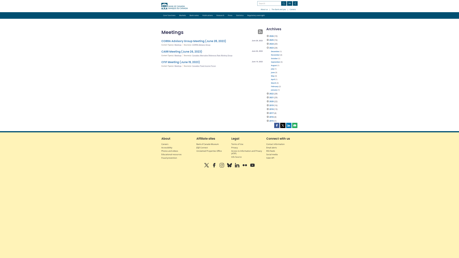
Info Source (236, 157)
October (274, 58)
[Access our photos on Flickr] (245, 167)
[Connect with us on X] (207, 167)
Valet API (270, 158)
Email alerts (271, 147)
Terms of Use (237, 144)
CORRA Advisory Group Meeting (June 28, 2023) (193, 41)
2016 (271, 117)
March (273, 83)
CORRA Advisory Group (201, 45)
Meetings (178, 45)
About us (264, 9)
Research (220, 15)
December (275, 51)
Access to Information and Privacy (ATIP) (246, 152)
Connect (202, 147)
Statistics (240, 15)
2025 (271, 40)
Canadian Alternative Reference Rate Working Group (212, 55)
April (273, 79)
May (272, 76)
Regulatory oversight (256, 15)
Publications (207, 15)
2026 (271, 36)
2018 (271, 109)
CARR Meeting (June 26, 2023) (181, 52)
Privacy (234, 147)
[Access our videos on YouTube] (252, 167)
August (274, 65)
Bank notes (194, 15)
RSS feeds (270, 151)
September (275, 62)
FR (290, 3)
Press (230, 15)
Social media (272, 154)
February (274, 86)
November (275, 55)
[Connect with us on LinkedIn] (237, 167)
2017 (271, 113)
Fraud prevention (169, 158)
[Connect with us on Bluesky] (230, 167)
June (273, 72)
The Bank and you (279, 9)
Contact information (275, 144)
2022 (271, 93)
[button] (276, 125)
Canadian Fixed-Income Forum (204, 66)
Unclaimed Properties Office (209, 151)
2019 (271, 105)
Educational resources (171, 154)
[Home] (174, 6)
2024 (271, 44)
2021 (271, 97)
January (274, 90)
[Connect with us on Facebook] (214, 167)
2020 (271, 101)
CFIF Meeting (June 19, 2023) (180, 62)
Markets (182, 15)
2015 (271, 121)
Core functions (169, 15)
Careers (293, 9)
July (272, 69)
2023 (271, 47)
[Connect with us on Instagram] (222, 167)
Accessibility (166, 147)
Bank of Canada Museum (207, 144)
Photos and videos (169, 151)
